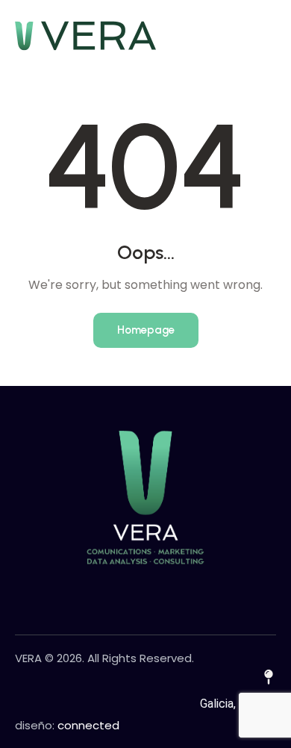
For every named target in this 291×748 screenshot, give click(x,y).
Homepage (146, 330)
